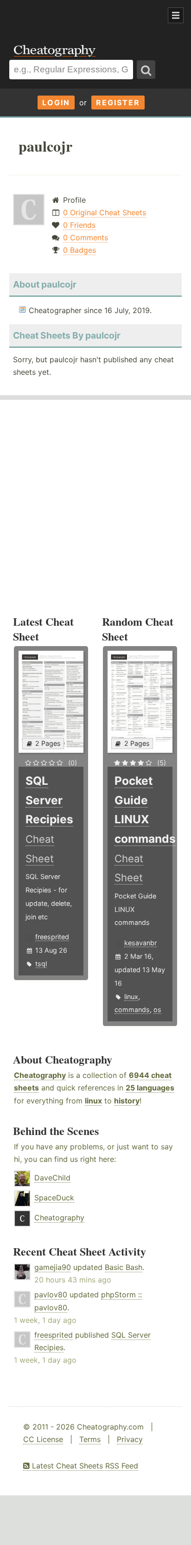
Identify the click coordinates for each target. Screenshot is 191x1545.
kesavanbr (140, 943)
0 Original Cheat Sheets (104, 212)
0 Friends (79, 225)
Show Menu (176, 15)
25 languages (150, 1087)
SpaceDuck (54, 1197)
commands (132, 1009)
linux (131, 996)
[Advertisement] (74, 15)
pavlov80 (50, 1294)
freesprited (52, 937)
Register (118, 102)
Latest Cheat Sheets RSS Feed (84, 1465)
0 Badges (79, 250)
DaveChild (52, 1177)
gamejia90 (52, 1267)
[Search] (146, 69)
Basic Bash (123, 1267)
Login (56, 102)
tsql (41, 964)
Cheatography (40, 1075)
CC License (43, 1439)
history (127, 1100)
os (157, 1009)
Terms (90, 1439)
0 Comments (85, 237)
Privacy (130, 1439)
